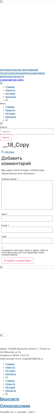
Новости (10, 90)
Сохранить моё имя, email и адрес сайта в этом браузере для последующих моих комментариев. (24, 252)
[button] (27, 103)
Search (3, 127)
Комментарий (9, 179)
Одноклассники (15, 405)
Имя (4, 214)
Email (5, 225)
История (10, 93)
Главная (10, 86)
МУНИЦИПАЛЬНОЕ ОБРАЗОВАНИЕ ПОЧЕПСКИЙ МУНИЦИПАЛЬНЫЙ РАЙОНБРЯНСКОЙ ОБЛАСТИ (22, 73)
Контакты (11, 96)
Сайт (4, 236)
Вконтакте (9, 399)
